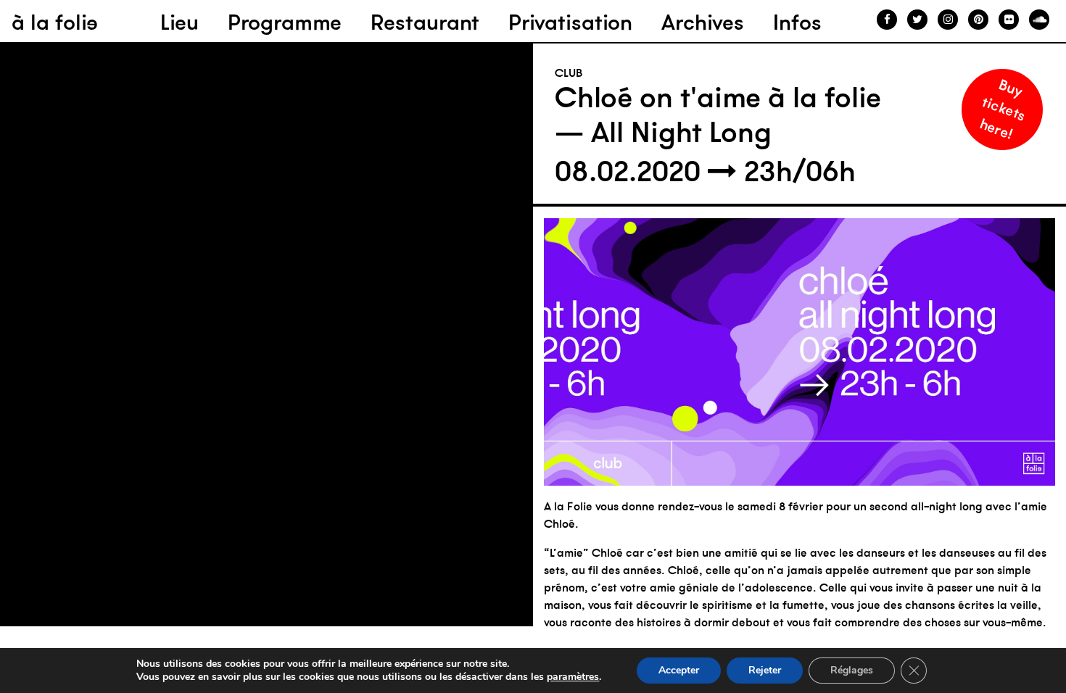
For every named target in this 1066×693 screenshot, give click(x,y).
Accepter (678, 670)
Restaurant (425, 22)
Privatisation (570, 22)
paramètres (573, 677)
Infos (797, 22)
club (569, 72)
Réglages (851, 670)
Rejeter (764, 670)
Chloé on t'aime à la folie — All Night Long (718, 114)
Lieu (179, 22)
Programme (285, 22)
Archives (702, 22)
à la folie (55, 22)
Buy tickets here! (1003, 108)
